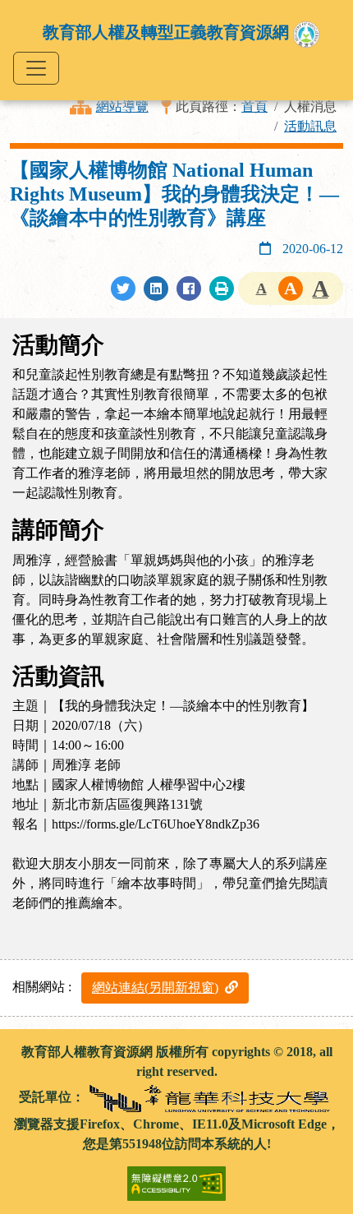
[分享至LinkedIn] (156, 288)
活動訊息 (310, 126)
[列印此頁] (221, 288)
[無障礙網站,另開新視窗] (176, 1176)
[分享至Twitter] (123, 288)
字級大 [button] (320, 288)
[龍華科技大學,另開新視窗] (211, 1096)
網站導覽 (122, 106)
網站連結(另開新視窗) (155, 988)
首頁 (254, 106)
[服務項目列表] (36, 68)
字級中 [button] (290, 288)
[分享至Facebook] (188, 288)
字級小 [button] (261, 288)
